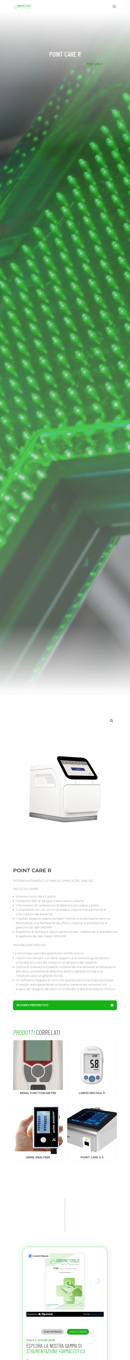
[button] (112, 721)
